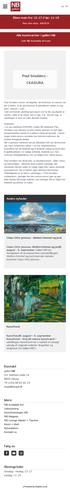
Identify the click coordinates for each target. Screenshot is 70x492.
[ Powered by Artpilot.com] (35, 486)
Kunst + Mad (11, 424)
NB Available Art (14, 404)
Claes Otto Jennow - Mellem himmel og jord (34, 237)
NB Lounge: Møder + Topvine (21, 420)
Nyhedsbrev (11, 428)
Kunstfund (13, 326)
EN (66, 6)
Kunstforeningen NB (16, 412)
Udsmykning (11, 408)
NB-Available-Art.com (38, 41)
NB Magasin (11, 416)
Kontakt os (10, 432)
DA (63, 6)
